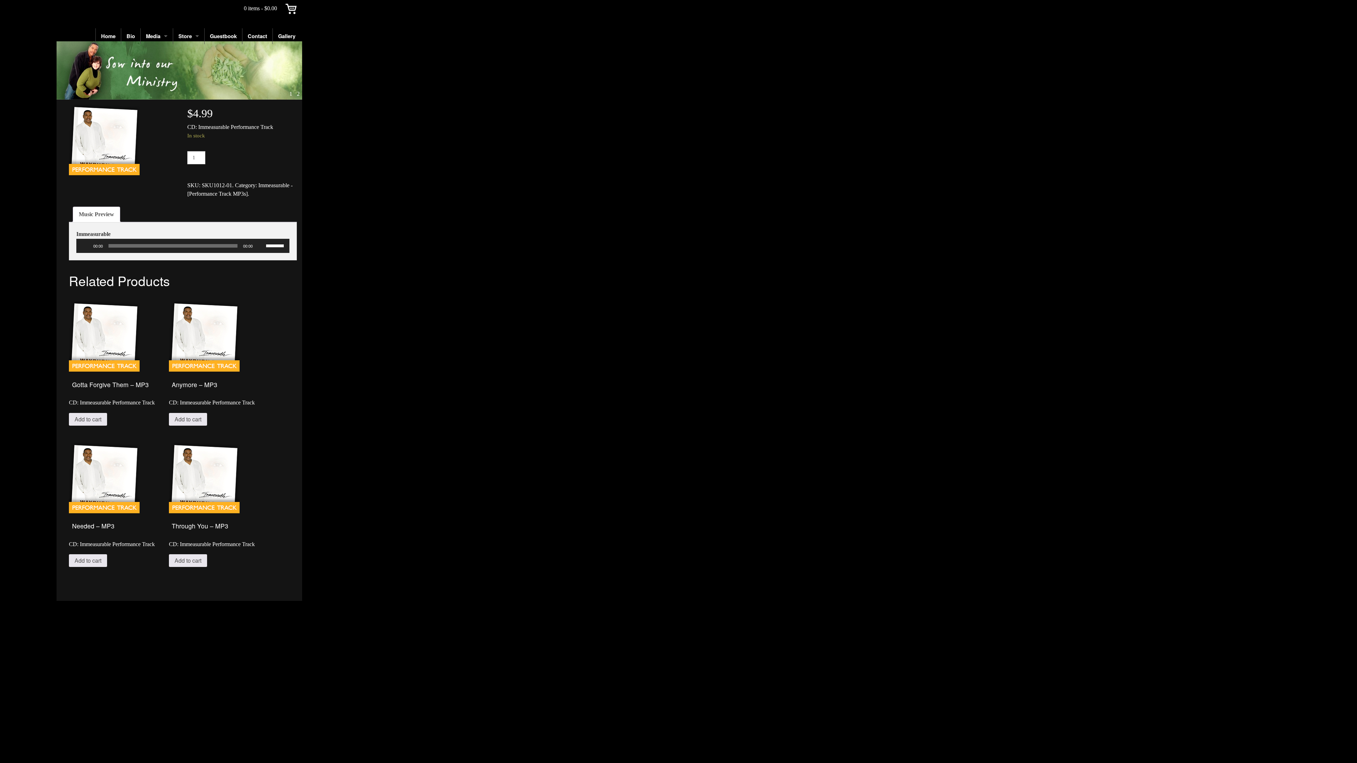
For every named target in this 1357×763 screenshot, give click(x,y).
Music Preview (96, 214)
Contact (257, 36)
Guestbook (223, 36)
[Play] (85, 245)
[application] (182, 246)
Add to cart (88, 419)
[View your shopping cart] (291, 8)
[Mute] (260, 245)
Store (185, 36)
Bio (131, 36)
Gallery (286, 36)
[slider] (276, 245)
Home (108, 36)
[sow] (179, 70)
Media (153, 36)
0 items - (260, 8)
